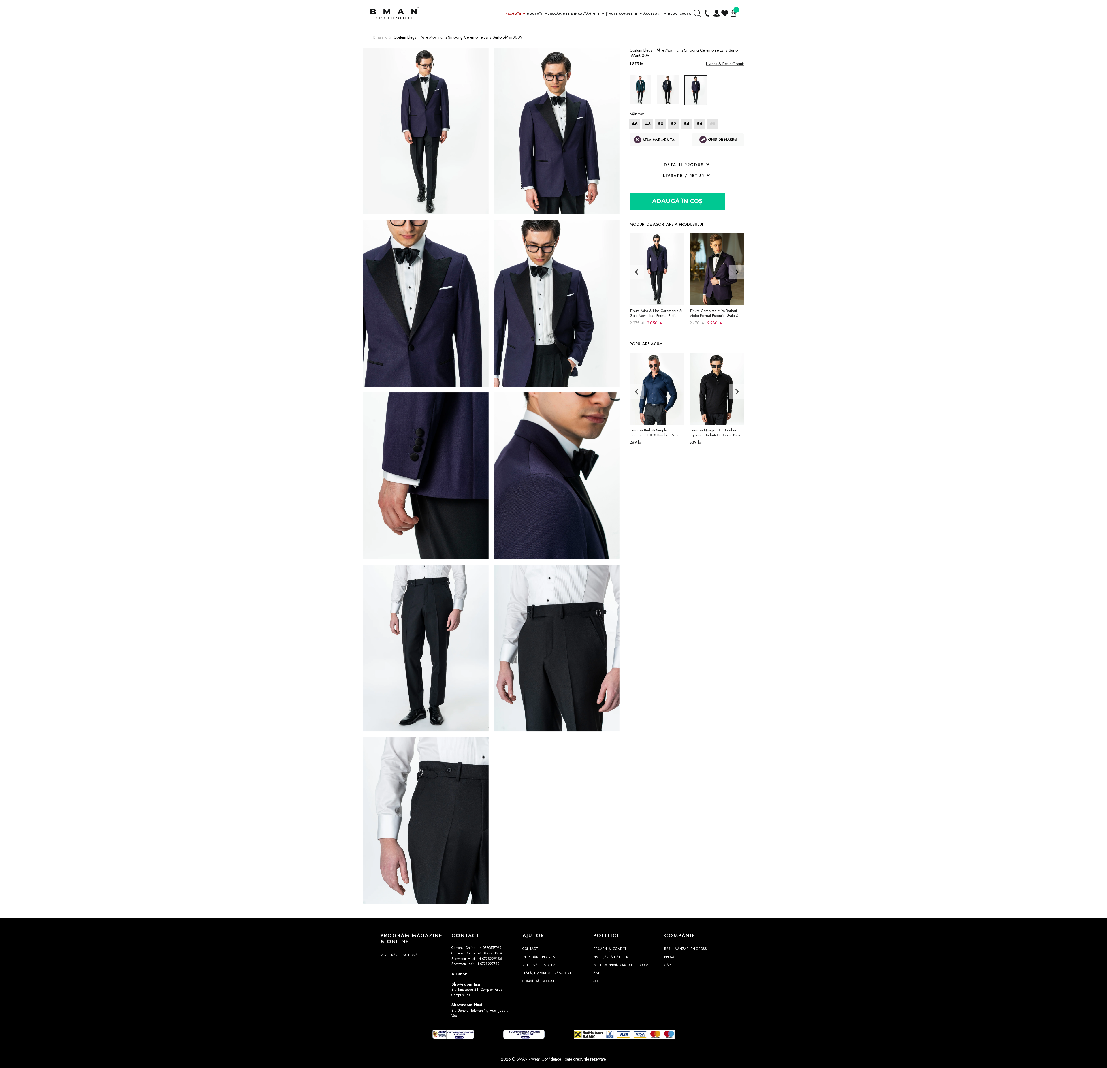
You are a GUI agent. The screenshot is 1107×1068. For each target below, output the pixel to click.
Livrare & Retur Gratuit (725, 64)
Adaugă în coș (677, 201)
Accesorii (652, 13)
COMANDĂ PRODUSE (538, 981)
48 (648, 124)
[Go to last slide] (637, 272)
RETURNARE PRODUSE (540, 965)
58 (712, 124)
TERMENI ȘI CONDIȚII (610, 949)
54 (687, 124)
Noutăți (534, 13)
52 (673, 124)
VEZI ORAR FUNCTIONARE (401, 955)
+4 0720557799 (490, 947)
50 (661, 124)
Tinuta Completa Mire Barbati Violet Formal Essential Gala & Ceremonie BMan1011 (714, 313)
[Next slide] (736, 272)
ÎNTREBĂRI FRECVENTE (540, 957)
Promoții (512, 13)
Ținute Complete (622, 13)
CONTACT (530, 949)
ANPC (597, 973)
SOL (596, 981)
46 (635, 124)
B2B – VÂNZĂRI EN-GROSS (685, 949)
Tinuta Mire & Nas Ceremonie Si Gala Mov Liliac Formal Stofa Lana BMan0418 (656, 313)
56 (699, 124)
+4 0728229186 (489, 958)
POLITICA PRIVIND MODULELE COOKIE (622, 965)
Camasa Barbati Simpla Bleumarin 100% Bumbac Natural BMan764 (657, 432)
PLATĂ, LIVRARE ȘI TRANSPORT (546, 973)
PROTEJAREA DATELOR (610, 957)
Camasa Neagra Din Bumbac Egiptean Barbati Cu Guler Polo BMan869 (715, 432)
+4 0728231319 (490, 953)
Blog (673, 13)
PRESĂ (669, 957)
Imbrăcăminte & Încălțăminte (571, 13)
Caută (685, 13)
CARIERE (671, 965)
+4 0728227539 (487, 964)
